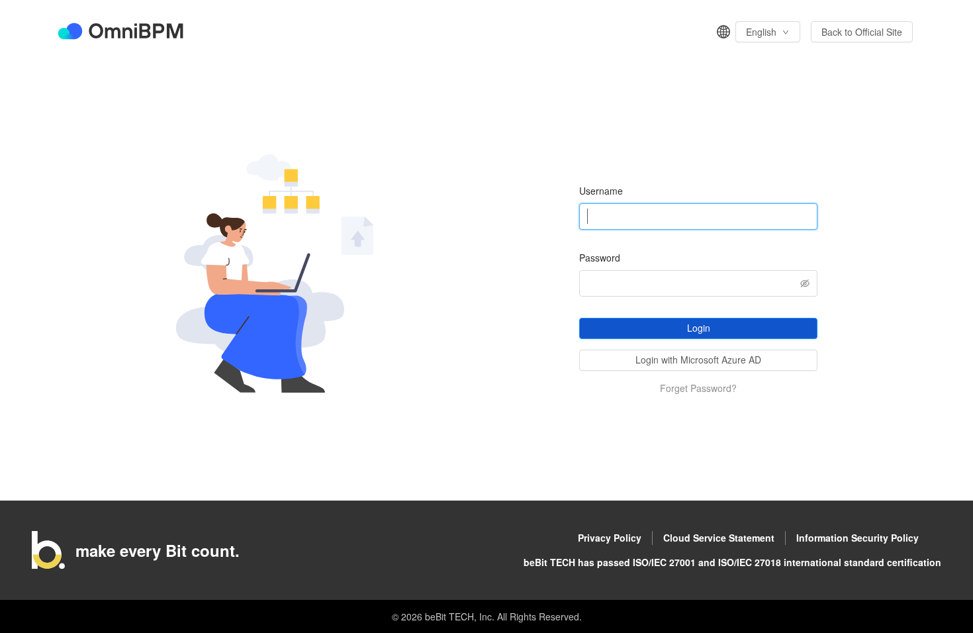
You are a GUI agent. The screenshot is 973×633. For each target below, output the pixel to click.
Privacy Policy (609, 537)
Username (601, 190)
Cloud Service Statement (718, 537)
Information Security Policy (857, 537)
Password (599, 257)
